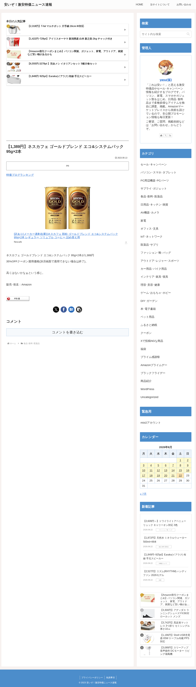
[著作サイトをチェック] (161, 135)
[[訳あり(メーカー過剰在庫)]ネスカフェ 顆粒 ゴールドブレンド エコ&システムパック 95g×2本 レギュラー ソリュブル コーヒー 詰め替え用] (67, 208)
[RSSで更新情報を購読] (170, 135)
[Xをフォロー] (166, 135)
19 (158, 475)
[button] (79, 309)
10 (143, 470)
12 (158, 470)
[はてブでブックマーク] (71, 309)
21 (173, 475)
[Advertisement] (67, 113)
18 (151, 475)
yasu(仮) (166, 79)
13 (165, 470)
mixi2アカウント (151, 422)
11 (151, 470)
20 (165, 475)
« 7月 (143, 493)
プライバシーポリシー (92, 677)
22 (180, 475)
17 (143, 475)
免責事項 (110, 677)
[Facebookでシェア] (64, 309)
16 (187, 470)
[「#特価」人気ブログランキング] (17, 298)
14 (173, 470)
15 (180, 470)
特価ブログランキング (20, 174)
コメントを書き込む (67, 332)
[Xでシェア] (56, 309)
